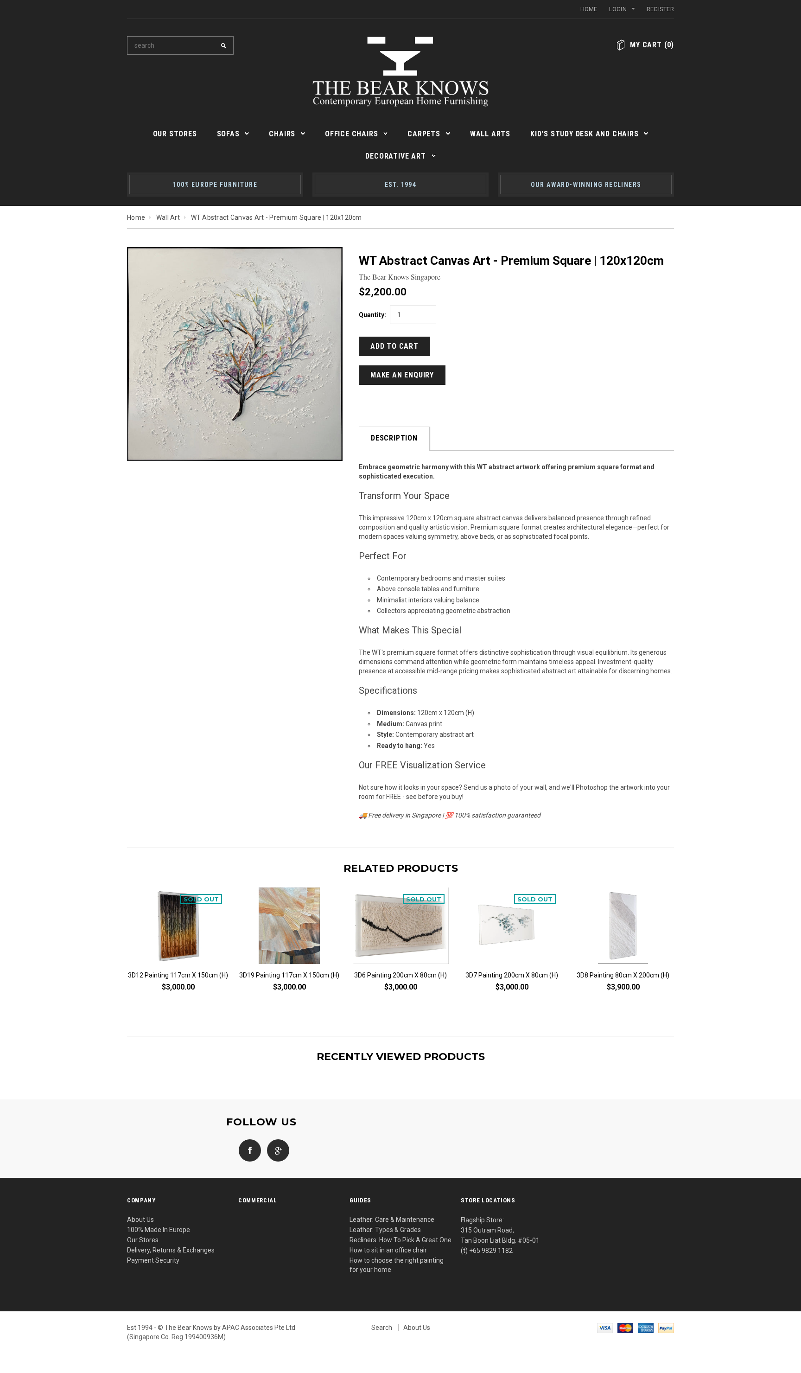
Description (394, 438)
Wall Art (168, 217)
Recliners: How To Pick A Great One (400, 1240)
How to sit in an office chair (388, 1250)
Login (618, 9)
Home (589, 9)
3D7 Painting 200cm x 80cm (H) (511, 975)
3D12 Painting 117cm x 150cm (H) (178, 975)
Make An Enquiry (402, 374)
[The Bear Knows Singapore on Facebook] (247, 1150)
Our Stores (143, 1240)
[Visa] (605, 1327)
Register (660, 9)
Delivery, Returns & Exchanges (171, 1250)
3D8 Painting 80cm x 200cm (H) (623, 975)
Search (381, 1327)
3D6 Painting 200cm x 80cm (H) (400, 975)
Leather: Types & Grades (385, 1229)
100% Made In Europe (158, 1229)
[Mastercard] (625, 1327)
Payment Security (153, 1260)
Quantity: (372, 315)
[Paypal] (666, 1327)
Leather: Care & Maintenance (392, 1219)
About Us (140, 1219)
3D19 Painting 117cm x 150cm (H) (289, 975)
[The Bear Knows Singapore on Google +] (275, 1150)
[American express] (646, 1327)
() (652, 44)
